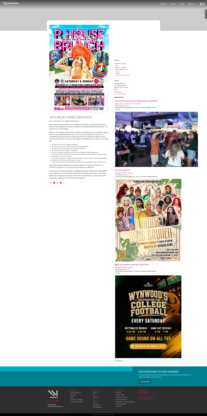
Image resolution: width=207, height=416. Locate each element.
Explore (163, 4)
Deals (72, 397)
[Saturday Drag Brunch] (136, 220)
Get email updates (121, 404)
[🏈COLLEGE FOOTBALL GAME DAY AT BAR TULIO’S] (136, 317)
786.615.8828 (52, 405)
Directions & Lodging (76, 399)
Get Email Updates (146, 398)
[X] (54, 182)
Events (173, 4)
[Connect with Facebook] (50, 401)
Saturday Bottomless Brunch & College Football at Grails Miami (136, 101)
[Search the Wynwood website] (203, 3)
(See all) (127, 106)
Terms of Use (142, 391)
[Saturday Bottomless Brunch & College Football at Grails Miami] (136, 139)
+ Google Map (118, 361)
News (182, 4)
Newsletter (96, 405)
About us (119, 391)
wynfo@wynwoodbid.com (55, 406)
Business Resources (121, 399)
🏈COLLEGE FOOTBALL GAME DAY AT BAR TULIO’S (132, 265)
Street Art (73, 395)
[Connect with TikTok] (59, 401)
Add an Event (145, 381)
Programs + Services (121, 397)
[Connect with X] (52, 401)
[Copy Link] (57, 182)
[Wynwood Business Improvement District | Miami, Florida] (10, 3)
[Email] (60, 182)
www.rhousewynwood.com (123, 75)
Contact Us (119, 406)
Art (94, 395)
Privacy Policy (143, 393)
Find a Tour (96, 397)
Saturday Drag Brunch (122, 170)
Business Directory (75, 393)
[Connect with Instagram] (54, 401)
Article (95, 402)
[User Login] (200, 3)
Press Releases (97, 407)
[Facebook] (51, 182)
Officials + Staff (120, 395)
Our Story (118, 393)
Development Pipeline (76, 402)
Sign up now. (157, 377)
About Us (191, 4)
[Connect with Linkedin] (56, 401)
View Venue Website (120, 94)
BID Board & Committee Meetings (125, 402)
